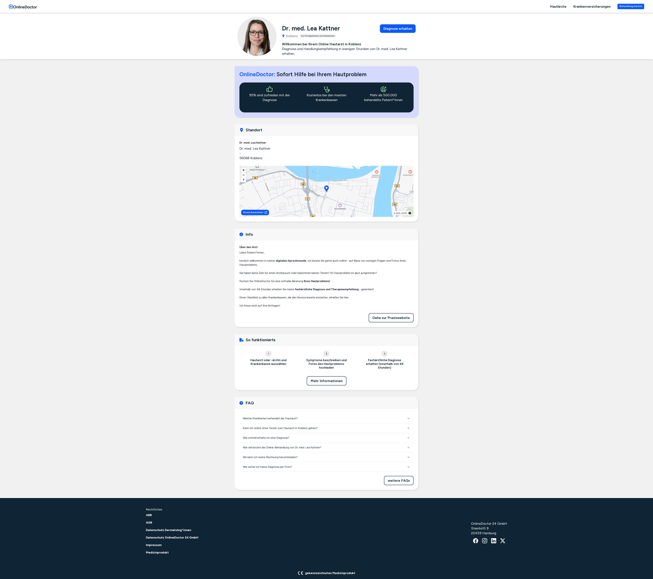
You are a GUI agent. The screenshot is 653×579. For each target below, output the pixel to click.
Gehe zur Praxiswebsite (391, 318)
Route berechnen (253, 212)
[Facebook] (475, 541)
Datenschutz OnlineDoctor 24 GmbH (172, 537)
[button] (326, 189)
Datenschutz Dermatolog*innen (168, 530)
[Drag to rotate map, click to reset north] (243, 179)
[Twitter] (502, 541)
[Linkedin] (493, 541)
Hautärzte (558, 6)
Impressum (154, 545)
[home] (23, 6)
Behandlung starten (630, 6)
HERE (404, 213)
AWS (398, 213)
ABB (149, 515)
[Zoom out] (243, 174)
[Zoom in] (243, 170)
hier (346, 297)
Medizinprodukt (157, 552)
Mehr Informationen (327, 381)
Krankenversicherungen (592, 6)
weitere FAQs (399, 480)
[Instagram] (484, 541)
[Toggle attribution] (410, 213)
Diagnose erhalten (397, 29)
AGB (149, 522)
